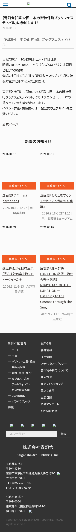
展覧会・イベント (19, 186)
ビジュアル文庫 (20, 378)
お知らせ (46, 343)
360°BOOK (18, 396)
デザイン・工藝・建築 (23, 361)
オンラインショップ (52, 384)
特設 (11, 407)
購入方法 (46, 377)
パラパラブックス (21, 401)
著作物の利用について (54, 370)
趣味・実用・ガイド (22, 373)
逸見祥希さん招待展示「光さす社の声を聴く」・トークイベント (18, 274)
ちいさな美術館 (21, 390)
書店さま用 (47, 390)
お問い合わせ (49, 411)
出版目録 (46, 397)
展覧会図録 (18, 367)
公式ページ (10, 124)
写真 (14, 355)
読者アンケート (50, 404)
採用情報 (46, 357)
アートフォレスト (21, 384)
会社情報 (46, 350)
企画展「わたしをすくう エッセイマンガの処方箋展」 (56, 201)
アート (15, 350)
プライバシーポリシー (54, 363)
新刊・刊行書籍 (17, 343)
